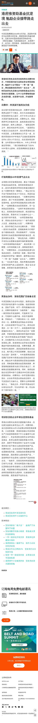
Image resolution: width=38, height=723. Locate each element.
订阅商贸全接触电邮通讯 (9, 687)
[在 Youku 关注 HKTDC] (22, 707)
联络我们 (4, 684)
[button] (34, 3)
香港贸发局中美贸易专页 (15, 513)
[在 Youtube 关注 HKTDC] (19, 707)
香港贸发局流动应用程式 (25, 684)
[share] (35, 710)
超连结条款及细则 (7, 695)
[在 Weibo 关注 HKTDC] (12, 707)
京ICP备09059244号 (7, 698)
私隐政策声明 (22, 692)
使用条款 (4, 692)
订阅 (7, 620)
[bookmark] (35, 715)
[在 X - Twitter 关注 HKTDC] (6, 707)
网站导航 (20, 695)
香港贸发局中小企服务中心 (16, 516)
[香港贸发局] (19, 678)
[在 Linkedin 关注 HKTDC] (9, 707)
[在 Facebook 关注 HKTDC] (3, 707)
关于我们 (20, 681)
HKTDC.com (5, 681)
